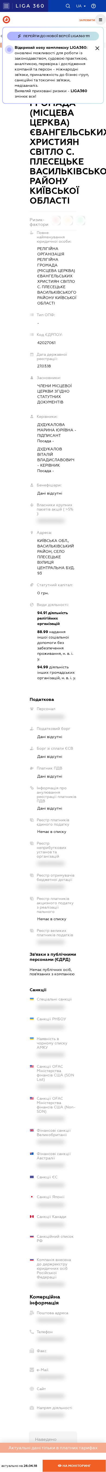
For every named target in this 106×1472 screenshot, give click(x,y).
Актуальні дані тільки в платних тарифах (53, 1447)
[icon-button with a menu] (100, 19)
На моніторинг (76, 1466)
